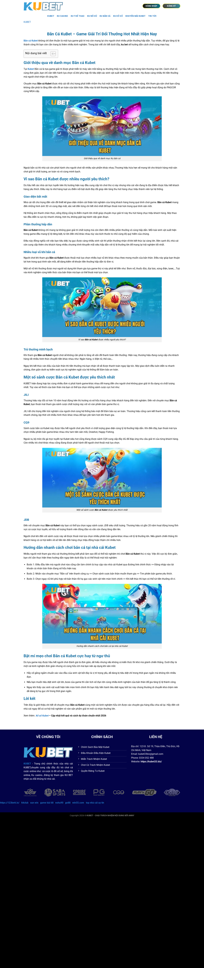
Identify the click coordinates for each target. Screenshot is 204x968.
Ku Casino (62, 16)
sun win (34, 802)
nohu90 (59, 802)
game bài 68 (46, 802)
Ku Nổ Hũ (92, 16)
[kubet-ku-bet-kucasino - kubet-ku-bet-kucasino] (45, 6)
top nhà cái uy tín (95, 802)
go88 (67, 802)
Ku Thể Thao (78, 16)
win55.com (78, 802)
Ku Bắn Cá (105, 16)
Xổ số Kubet (42, 715)
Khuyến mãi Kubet (135, 16)
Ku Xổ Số (118, 16)
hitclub (24, 802)
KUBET (50, 16)
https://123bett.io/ (9, 802)
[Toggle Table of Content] (51, 53)
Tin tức (152, 16)
